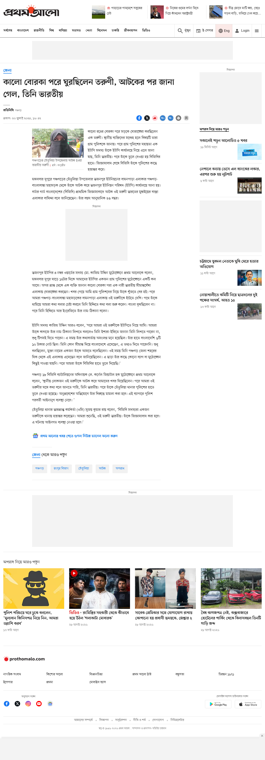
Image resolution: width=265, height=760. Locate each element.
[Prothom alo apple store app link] (248, 705)
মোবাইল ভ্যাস (97, 682)
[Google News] (50, 704)
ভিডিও (146, 31)
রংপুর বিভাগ (61, 468)
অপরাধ (120, 468)
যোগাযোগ (158, 720)
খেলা (89, 31)
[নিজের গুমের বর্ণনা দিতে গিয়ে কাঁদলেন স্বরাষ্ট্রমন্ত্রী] (157, 12)
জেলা (7, 70)
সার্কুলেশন (121, 720)
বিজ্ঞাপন (104, 720)
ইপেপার (8, 682)
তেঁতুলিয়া (83, 468)
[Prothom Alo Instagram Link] (30, 704)
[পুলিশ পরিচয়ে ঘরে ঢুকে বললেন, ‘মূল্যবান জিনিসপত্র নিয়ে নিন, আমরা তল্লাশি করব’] (33, 588)
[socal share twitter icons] (148, 120)
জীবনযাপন (130, 31)
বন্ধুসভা (180, 674)
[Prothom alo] (31, 12)
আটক (102, 468)
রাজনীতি (39, 31)
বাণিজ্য (63, 31)
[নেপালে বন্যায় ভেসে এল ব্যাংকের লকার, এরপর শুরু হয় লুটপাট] (249, 185)
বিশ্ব (51, 31)
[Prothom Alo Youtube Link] (41, 704)
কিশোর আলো (54, 674)
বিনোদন (102, 31)
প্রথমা (49, 682)
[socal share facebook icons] (140, 120)
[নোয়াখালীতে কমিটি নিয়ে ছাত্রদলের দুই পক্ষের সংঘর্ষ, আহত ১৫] (249, 311)
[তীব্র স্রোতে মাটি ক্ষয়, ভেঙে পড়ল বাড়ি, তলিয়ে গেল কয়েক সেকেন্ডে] (216, 12)
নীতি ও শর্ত (139, 720)
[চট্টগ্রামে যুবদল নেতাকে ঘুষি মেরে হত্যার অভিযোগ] (249, 278)
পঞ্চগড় (39, 468)
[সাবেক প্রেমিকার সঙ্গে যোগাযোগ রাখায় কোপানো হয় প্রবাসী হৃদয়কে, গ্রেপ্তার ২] (165, 588)
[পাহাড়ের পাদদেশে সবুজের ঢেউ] (98, 12)
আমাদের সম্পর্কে (83, 720)
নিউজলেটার (177, 720)
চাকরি (115, 31)
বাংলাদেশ (23, 31)
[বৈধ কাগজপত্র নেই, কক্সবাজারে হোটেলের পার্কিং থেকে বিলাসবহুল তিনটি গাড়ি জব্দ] (231, 588)
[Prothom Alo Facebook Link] (8, 704)
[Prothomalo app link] (218, 705)
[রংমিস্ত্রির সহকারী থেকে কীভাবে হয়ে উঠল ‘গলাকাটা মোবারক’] (99, 588)
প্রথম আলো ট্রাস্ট (141, 674)
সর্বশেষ (8, 31)
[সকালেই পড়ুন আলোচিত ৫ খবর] (249, 152)
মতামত (76, 31)
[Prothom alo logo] (24, 660)
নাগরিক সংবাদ (12, 674)
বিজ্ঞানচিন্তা (96, 674)
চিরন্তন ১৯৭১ (226, 674)
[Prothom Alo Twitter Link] (19, 704)
